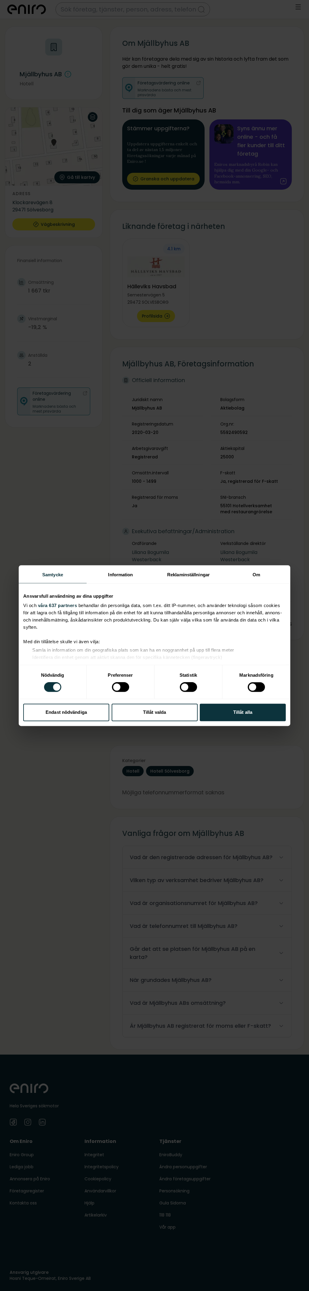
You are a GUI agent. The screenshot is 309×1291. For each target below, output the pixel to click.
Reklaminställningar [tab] (188, 574)
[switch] (120, 687)
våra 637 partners (57, 605)
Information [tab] (120, 574)
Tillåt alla (242, 712)
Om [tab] (256, 574)
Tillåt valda (154, 712)
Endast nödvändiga (66, 712)
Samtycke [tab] (52, 574)
